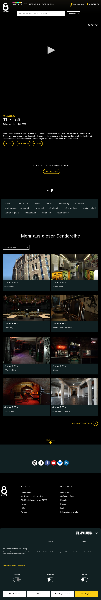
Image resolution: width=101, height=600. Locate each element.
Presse (63, 504)
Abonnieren (23, 143)
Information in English (69, 512)
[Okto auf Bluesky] (60, 463)
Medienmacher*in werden (32, 496)
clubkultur (55, 208)
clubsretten (31, 213)
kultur (37, 203)
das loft (40, 208)
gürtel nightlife (12, 213)
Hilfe (23, 508)
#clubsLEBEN (9, 116)
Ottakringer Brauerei (61, 411)
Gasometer (9, 286)
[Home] (4, 496)
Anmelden (52, 172)
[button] (50, 50)
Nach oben (50, 440)
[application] (50, 50)
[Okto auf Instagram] (34, 463)
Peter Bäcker (63, 213)
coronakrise (72, 208)
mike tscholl (90, 208)
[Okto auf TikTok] (41, 463)
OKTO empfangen (68, 496)
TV (25, 4)
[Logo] (93, 25)
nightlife (47, 213)
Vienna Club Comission (62, 328)
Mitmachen (34, 4)
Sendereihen (26, 492)
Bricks (55, 370)
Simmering (64, 203)
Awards (24, 512)
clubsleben (81, 203)
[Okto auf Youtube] (53, 463)
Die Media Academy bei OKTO (34, 500)
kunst (49, 203)
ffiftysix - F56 (10, 370)
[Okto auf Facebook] (47, 463)
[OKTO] (6, 10)
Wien (8, 203)
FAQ (62, 508)
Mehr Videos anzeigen (82, 423)
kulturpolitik (22, 203)
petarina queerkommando (18, 208)
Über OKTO (65, 492)
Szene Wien (57, 286)
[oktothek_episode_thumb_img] (26, 267)
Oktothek (17, 4)
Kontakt (63, 500)
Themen (72, 13)
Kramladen (9, 411)
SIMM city (8, 328)
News (23, 504)
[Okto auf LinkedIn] (66, 463)
